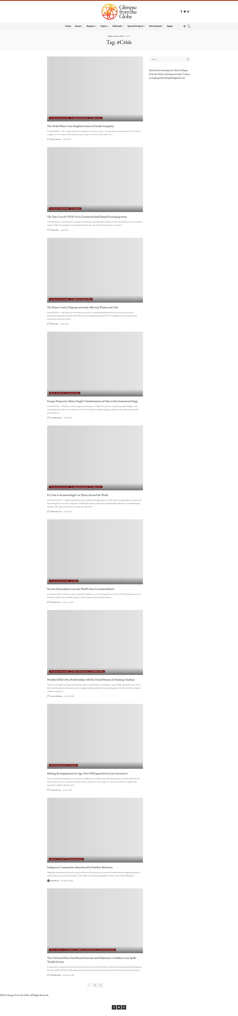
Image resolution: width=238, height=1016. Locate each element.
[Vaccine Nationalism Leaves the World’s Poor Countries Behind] (95, 551)
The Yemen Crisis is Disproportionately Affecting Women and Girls (82, 307)
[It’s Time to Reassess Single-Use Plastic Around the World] (95, 458)
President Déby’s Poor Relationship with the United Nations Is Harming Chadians (91, 679)
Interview (61, 393)
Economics (76, 208)
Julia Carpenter (56, 139)
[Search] (189, 26)
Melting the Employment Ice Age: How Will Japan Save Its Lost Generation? (87, 773)
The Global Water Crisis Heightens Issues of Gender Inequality (80, 126)
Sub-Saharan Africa (97, 671)
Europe (52, 393)
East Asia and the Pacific (58, 765)
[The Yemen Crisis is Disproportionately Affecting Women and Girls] (95, 270)
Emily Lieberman (56, 511)
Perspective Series (73, 393)
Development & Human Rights (59, 118)
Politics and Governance (80, 671)
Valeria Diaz (55, 230)
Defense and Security (56, 950)
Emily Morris (55, 880)
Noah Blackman (56, 975)
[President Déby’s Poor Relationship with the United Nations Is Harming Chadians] (95, 642)
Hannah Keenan (56, 790)
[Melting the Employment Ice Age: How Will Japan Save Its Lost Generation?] (95, 736)
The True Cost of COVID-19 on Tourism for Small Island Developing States (87, 216)
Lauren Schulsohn (56, 696)
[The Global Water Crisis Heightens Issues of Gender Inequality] (95, 88)
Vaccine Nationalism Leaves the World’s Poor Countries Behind (80, 589)
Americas (53, 859)
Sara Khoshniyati (56, 417)
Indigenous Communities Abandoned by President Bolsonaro (80, 867)
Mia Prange (54, 324)
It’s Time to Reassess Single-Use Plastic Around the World (77, 495)
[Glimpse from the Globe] (119, 11)
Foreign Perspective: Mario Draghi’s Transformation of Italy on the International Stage (92, 401)
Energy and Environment (80, 118)
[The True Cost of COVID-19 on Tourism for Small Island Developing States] (95, 179)
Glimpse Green (96, 118)
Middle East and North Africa (82, 299)
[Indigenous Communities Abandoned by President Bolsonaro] (95, 830)
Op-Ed (75, 581)
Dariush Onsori (56, 602)
